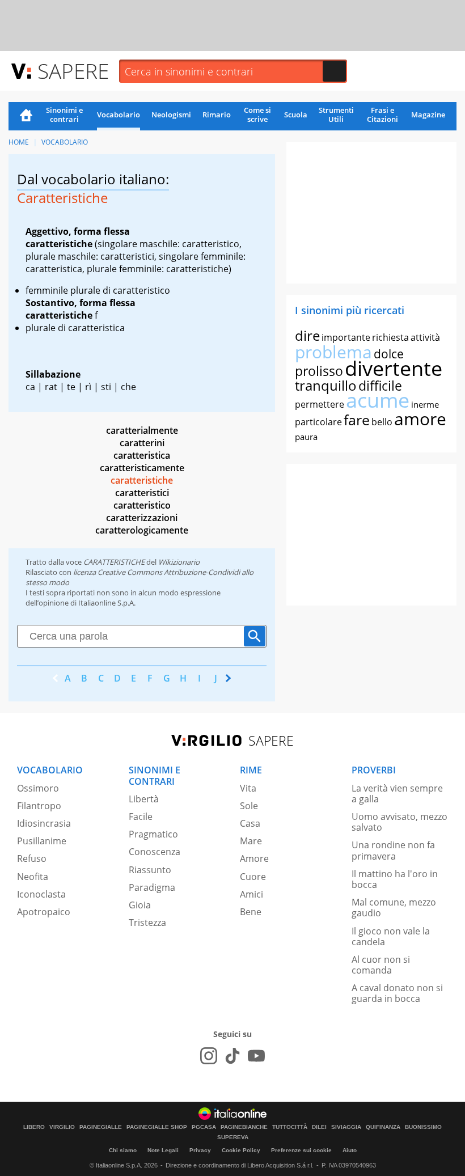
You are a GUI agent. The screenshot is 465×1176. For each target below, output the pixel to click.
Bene (250, 912)
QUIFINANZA (383, 1127)
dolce (389, 354)
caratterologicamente (141, 530)
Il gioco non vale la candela (391, 936)
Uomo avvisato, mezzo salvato (399, 822)
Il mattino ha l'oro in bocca (395, 879)
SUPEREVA (232, 1137)
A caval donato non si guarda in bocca (397, 993)
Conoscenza (154, 851)
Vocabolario (118, 114)
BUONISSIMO (423, 1127)
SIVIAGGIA (346, 1127)
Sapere (73, 70)
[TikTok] (232, 1056)
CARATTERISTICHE (114, 562)
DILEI (319, 1127)
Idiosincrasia (44, 823)
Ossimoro (38, 788)
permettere (319, 404)
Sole (249, 805)
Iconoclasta (41, 894)
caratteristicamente (142, 468)
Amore (254, 858)
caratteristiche (142, 480)
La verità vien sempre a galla (397, 793)
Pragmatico (153, 834)
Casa (250, 823)
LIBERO (34, 1127)
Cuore (253, 876)
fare (357, 419)
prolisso (319, 371)
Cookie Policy (241, 1150)
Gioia (140, 905)
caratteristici (142, 493)
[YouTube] (256, 1056)
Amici (251, 894)
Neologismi (171, 114)
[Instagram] (209, 1056)
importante (346, 337)
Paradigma (152, 887)
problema (333, 351)
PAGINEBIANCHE (244, 1127)
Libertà (144, 799)
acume (377, 400)
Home (26, 116)
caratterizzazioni (141, 517)
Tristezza (147, 922)
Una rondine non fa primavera (393, 850)
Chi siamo (123, 1150)
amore (420, 418)
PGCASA (204, 1127)
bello (381, 422)
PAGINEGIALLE (100, 1127)
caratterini (142, 443)
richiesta (390, 337)
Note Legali (163, 1150)
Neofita (32, 876)
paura (306, 436)
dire (307, 335)
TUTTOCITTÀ (289, 1127)
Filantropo (39, 805)
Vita (248, 788)
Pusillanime (41, 841)
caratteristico (142, 505)
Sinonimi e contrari (64, 114)
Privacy (200, 1150)
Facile (141, 816)
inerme (425, 404)
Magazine (428, 114)
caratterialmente (142, 430)
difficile (380, 386)
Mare (251, 841)
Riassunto (150, 870)
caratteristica (141, 455)
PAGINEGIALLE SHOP (156, 1127)
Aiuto (350, 1150)
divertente (393, 368)
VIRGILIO (62, 1127)
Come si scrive (257, 114)
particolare (318, 422)
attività (425, 337)
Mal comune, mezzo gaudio (394, 907)
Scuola (295, 114)
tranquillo (326, 385)
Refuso (31, 858)
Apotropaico (43, 912)
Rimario (216, 114)
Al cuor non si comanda (381, 964)
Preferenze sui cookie (301, 1150)
